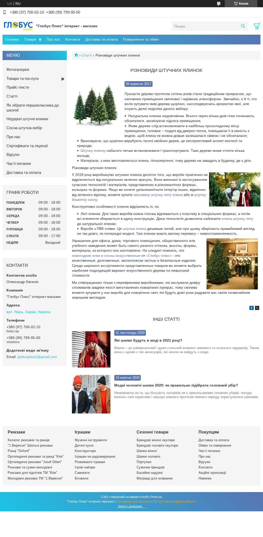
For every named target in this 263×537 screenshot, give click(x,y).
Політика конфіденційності (176, 501)
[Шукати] (243, 26)
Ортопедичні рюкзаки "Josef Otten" (35, 462)
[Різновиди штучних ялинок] (95, 105)
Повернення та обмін (141, 39)
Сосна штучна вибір (24, 128)
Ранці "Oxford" (19, 451)
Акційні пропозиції (212, 473)
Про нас (53, 39)
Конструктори (85, 451)
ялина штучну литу (237, 218)
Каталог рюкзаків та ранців (29, 440)
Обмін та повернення (215, 445)
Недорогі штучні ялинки (27, 119)
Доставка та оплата (101, 39)
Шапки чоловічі (148, 456)
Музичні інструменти (91, 440)
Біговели (81, 478)
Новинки (205, 478)
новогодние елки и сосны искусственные (106, 255)
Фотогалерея (17, 69)
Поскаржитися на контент (135, 501)
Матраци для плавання (155, 478)
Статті (87, 55)
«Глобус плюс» (159, 255)
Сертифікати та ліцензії (27, 146)
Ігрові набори (85, 467)
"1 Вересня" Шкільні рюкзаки (30, 445)
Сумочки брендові (151, 467)
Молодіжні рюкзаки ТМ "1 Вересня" (35, 478)
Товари (30, 39)
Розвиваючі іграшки (90, 462)
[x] (257, 309)
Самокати (82, 473)
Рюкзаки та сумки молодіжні (30, 467)
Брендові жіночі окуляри (156, 440)
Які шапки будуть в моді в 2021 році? (148, 340)
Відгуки (12, 154)
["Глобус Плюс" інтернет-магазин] (18, 26)
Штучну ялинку (93, 150)
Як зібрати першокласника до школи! (32, 107)
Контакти (72, 39)
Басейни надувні (150, 473)
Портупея (144, 462)
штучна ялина (134, 229)
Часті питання (18, 163)
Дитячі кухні (84, 445)
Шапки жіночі (147, 451)
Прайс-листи (17, 87)
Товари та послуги (22, 78)
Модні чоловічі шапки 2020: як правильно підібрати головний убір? (176, 385)
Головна (12, 39)
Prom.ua (156, 497)
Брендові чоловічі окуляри (157, 445)
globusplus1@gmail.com (37, 357)
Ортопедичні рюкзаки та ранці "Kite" (36, 456)
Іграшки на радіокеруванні (95, 456)
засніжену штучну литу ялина (158, 195)
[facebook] (251, 309)
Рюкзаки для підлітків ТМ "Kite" (32, 473)
